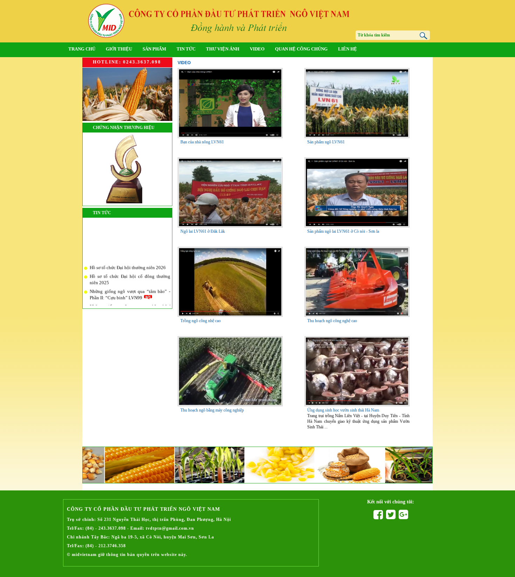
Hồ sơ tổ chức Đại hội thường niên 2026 (128, 264)
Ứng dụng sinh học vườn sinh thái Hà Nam (343, 410)
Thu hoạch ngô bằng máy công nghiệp (212, 410)
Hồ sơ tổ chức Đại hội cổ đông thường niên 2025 (130, 276)
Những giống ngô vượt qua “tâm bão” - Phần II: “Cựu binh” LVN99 (130, 291)
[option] (117, 465)
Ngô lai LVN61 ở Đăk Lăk (202, 231)
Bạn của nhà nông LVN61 (202, 142)
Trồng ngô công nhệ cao (200, 321)
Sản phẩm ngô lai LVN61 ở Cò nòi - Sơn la (343, 231)
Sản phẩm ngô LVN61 (326, 142)
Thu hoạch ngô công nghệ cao (332, 321)
